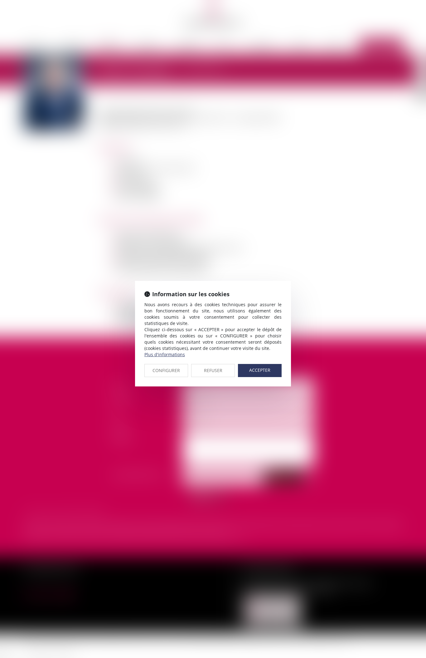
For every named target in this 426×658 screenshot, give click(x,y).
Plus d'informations (164, 354)
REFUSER (213, 370)
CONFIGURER (166, 370)
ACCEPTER (259, 370)
